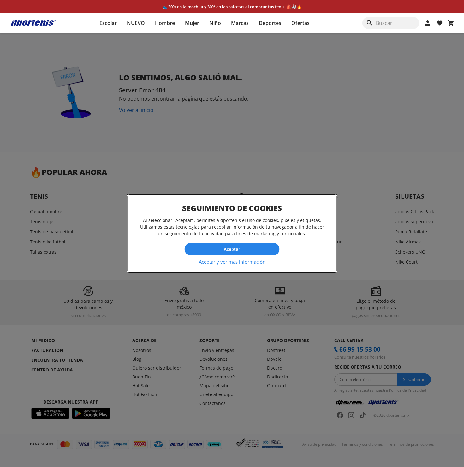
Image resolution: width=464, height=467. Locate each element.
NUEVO (136, 23)
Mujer (192, 23)
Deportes (270, 23)
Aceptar (232, 249)
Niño (215, 23)
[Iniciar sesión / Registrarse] (427, 23)
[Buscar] (369, 23)
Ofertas (300, 23)
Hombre (165, 23)
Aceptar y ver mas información (232, 261)
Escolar (108, 23)
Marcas (240, 23)
